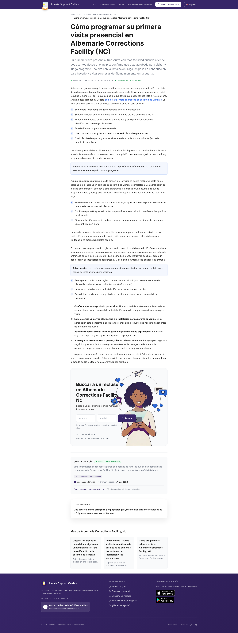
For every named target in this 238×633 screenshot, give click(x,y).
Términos (184, 624)
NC (80, 14)
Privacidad (172, 624)
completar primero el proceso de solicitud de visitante (133, 99)
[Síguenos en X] (191, 625)
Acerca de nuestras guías (124, 600)
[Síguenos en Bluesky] (196, 624)
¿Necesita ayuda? (121, 605)
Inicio (93, 4)
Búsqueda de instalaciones (140, 4)
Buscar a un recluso (170, 4)
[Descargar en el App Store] (165, 593)
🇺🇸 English (190, 4)
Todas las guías (119, 586)
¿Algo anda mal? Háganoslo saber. (125, 489)
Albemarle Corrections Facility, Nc (101, 14)
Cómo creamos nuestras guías (88, 489)
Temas (121, 4)
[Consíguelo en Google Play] (165, 600)
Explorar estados (107, 4)
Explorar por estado (121, 591)
